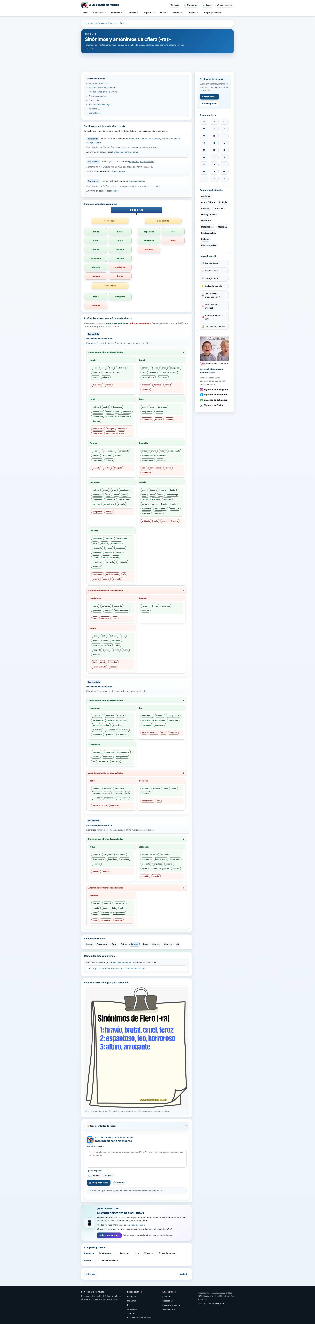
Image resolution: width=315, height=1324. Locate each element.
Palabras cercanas (97, 96)
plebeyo (123, 908)
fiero (122, 23)
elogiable (173, 733)
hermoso (122, 171)
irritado (118, 455)
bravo (95, 543)
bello (114, 171)
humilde (115, 191)
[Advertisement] (157, 61)
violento (97, 142)
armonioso (119, 788)
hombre (145, 606)
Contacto (166, 1296)
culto (156, 521)
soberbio (96, 864)
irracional (156, 499)
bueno (95, 606)
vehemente (97, 562)
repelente (103, 761)
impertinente (161, 859)
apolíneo (96, 788)
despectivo (147, 859)
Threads (131, 1313)
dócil (144, 468)
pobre (95, 913)
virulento (110, 562)
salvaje (89, 142)
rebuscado (122, 562)
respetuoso (120, 903)
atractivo (156, 788)
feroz (150, 139)
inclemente (110, 499)
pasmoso (110, 734)
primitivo (167, 499)
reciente (96, 654)
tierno (135, 152)
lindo (163, 733)
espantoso (134, 161)
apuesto (107, 788)
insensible (112, 662)
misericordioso (121, 611)
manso (108, 385)
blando (95, 636)
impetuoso (97, 460)
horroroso (149, 161)
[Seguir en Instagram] (214, 389)
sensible (145, 611)
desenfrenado (109, 451)
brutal (138, 139)
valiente (105, 377)
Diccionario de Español (94, 23)
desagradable (173, 716)
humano (127, 152)
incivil (160, 495)
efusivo (104, 543)
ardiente (110, 538)
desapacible (175, 368)
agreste (145, 504)
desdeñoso (121, 854)
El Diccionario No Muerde (139, 1317)
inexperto (97, 650)
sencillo (106, 871)
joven (107, 650)
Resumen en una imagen (100, 104)
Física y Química (209, 214)
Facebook (131, 1296)
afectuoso (116, 640)
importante (175, 859)
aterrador (109, 716)
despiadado (98, 412)
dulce (117, 645)
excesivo (110, 416)
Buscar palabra (209, 96)
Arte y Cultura (208, 202)
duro (108, 495)
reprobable (146, 725)
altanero (96, 854)
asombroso (110, 730)
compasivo (97, 512)
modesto (107, 903)
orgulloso (125, 859)
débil (104, 636)
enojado (96, 455)
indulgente (97, 433)
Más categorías (208, 245)
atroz (144, 407)
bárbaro (145, 368)
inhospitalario (125, 499)
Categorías (167, 1301)
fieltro (124, 944)
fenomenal (162, 377)
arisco (144, 451)
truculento (97, 730)
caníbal (145, 499)
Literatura (206, 220)
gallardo (165, 868)
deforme (160, 716)
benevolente (98, 429)
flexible (168, 468)
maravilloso (97, 734)
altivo (131, 181)
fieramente (102, 944)
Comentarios (95, 113)
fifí (177, 944)
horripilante (98, 720)
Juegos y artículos (212, 12)
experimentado (99, 667)
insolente (146, 864)
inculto (173, 504)
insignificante (119, 913)
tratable (174, 521)
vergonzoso (160, 725)
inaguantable (123, 416)
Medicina (222, 227)
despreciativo (98, 859)
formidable (123, 730)
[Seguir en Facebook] (214, 395)
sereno (106, 579)
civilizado (146, 385)
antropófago (172, 495)
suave (121, 433)
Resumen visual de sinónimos (102, 87)
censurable (173, 720)
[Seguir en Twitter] (214, 405)
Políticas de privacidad (214, 1303)
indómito (165, 139)
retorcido (97, 567)
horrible (120, 716)
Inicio (85, 12)
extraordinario (148, 377)
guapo (107, 793)
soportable (110, 433)
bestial (155, 368)
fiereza (89, 944)
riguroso (96, 421)
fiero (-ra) (136, 210)
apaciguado (97, 574)
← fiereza (90, 1274)
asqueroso (107, 757)
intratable (146, 513)
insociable (174, 509)
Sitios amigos (168, 1309)
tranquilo (118, 468)
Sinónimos (112, 23)
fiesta (145, 944)
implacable (97, 499)
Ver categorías (209, 103)
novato (116, 650)
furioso (157, 139)
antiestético (147, 716)
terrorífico (117, 725)
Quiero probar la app (109, 1235)
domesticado (155, 468)
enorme (173, 372)
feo (141, 161)
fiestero (168, 944)
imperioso (112, 859)
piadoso (169, 419)
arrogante (139, 181)
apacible (96, 468)
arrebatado (122, 538)
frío (124, 574)
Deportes (218, 208)
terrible (106, 725)
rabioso (106, 557)
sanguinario (98, 416)
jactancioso (106, 920)
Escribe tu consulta (95, 1146)
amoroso (96, 645)
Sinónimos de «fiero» (123, 962)
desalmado (117, 407)
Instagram (131, 1301)
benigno (110, 429)
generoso (97, 611)
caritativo (106, 606)
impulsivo (97, 552)
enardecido (116, 543)
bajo (114, 908)
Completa (95, 1175)
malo (115, 618)
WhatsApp (132, 1309)
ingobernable (147, 460)
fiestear (156, 944)
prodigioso (122, 734)
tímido (106, 908)
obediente (146, 472)
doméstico (97, 385)
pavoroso (123, 720)
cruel (144, 139)
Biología (223, 202)
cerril (95, 368)
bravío (131, 139)
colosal (163, 372)
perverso (96, 504)
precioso (96, 798)
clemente (118, 606)
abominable (160, 720)
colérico (96, 451)
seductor (124, 798)
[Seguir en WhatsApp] (214, 400)
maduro (113, 667)
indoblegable (147, 455)
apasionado (97, 538)
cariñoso (107, 645)
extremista (97, 548)
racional (96, 579)
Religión (205, 239)
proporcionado (110, 798)
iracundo (107, 455)
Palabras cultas (208, 233)
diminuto (105, 913)
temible (96, 725)
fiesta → (183, 1274)
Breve (110, 1175)
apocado (96, 903)
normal (168, 385)
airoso (144, 868)
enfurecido (124, 451)
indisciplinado (174, 451)
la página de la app (136, 1225)
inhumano (175, 139)
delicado (157, 385)
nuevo (125, 650)
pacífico (106, 468)
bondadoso (117, 152)
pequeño (146, 389)
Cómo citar (94, 100)
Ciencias (205, 208)
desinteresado (112, 574)
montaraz (108, 372)
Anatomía (205, 196)
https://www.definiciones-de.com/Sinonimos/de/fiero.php (119, 968)
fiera (114, 944)
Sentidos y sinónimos (98, 83)
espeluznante (123, 752)
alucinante (97, 716)
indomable (121, 368)
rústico (119, 372)
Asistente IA (94, 108)
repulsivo (115, 761)
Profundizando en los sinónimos (103, 92)
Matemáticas (207, 227)
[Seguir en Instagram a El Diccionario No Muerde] (214, 351)
